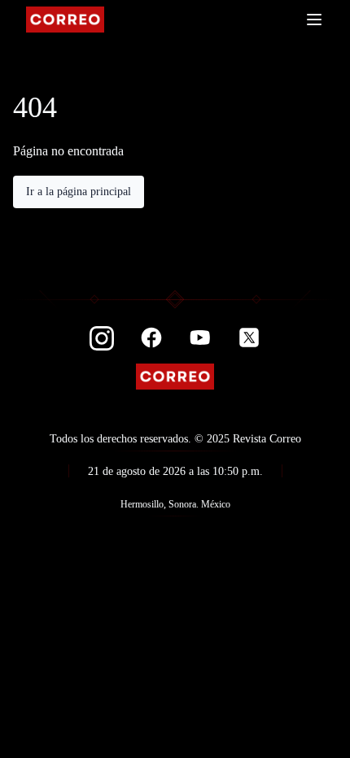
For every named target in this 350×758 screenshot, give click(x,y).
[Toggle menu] (314, 19)
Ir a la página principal (78, 191)
